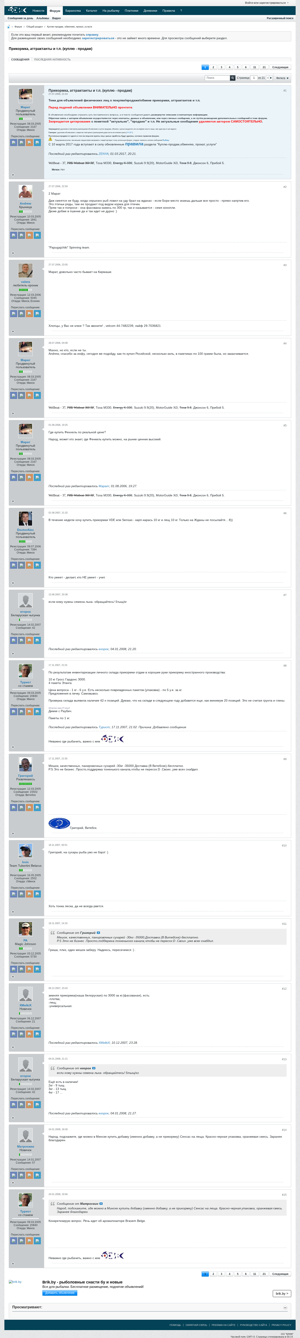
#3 (285, 265)
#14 (284, 1129)
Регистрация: (18, 123)
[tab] (20, 59)
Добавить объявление (59, 1292)
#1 (285, 90)
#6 (285, 513)
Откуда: (21, 130)
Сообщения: (22, 126)
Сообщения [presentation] (20, 59)
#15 (284, 1194)
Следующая (280, 67)
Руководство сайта (253, 1325)
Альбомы (42, 18)
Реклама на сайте (223, 1325)
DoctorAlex (25, 530)
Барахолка (73, 10)
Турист (25, 682)
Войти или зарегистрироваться (265, 2)
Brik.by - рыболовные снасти (82, 1282)
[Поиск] (232, 78)
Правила (169, 10)
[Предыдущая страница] (267, 77)
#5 (285, 425)
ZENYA (103, 153)
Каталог (91, 10)
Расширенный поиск (280, 18)
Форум (55, 11)
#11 (284, 923)
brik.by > (282, 1293)
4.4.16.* (129, 132)
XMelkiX (25, 1005)
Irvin (25, 862)
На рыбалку (111, 10)
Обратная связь (196, 1325)
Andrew (25, 203)
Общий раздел (34, 26)
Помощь (175, 1325)
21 (264, 67)
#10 (284, 845)
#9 (285, 759)
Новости (38, 10)
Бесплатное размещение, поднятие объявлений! (93, 1287)
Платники (131, 10)
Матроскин (25, 1146)
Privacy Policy (281, 1325)
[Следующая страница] (270, 77)
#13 (284, 1059)
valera (25, 281)
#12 (284, 988)
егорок (25, 611)
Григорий (25, 775)
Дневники (150, 10)
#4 (285, 343)
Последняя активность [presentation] (52, 59)
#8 (285, 665)
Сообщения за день (20, 18)
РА (25, 940)
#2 (285, 186)
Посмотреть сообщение (98, 933)
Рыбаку (166, 140)
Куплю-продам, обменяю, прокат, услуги (69, 26)
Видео (56, 18)
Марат (25, 107)
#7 (285, 595)
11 (254, 67)
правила (134, 143)
